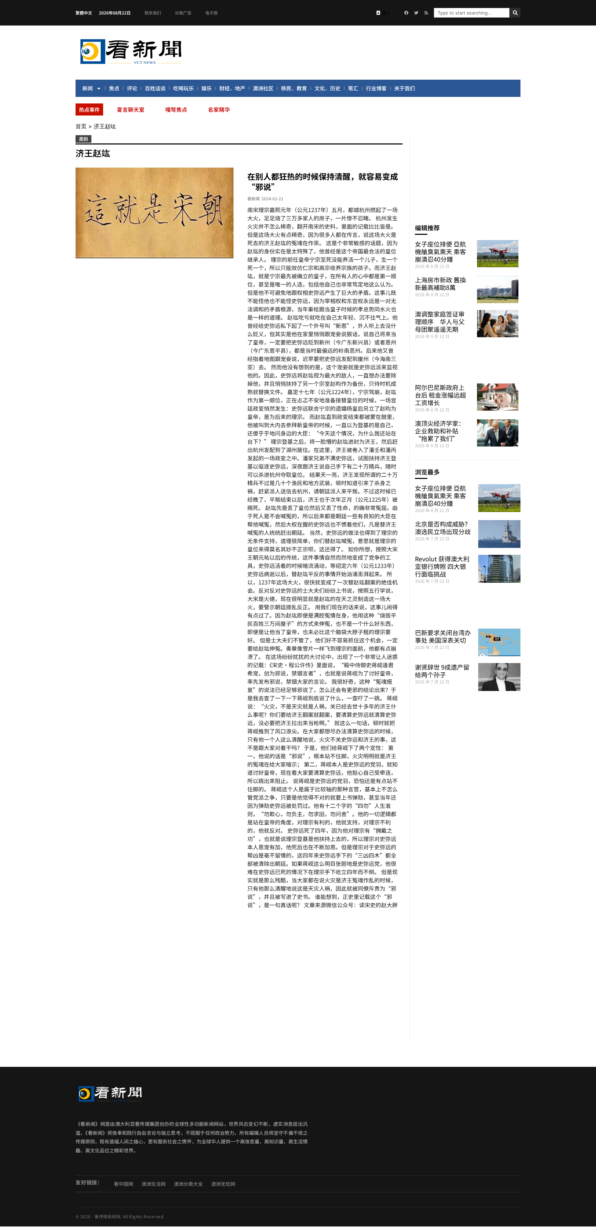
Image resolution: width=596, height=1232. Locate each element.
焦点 (114, 88)
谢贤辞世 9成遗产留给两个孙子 (442, 670)
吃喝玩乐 (183, 88)
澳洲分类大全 (188, 1183)
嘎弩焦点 (176, 109)
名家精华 (219, 109)
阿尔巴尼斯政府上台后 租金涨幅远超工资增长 (440, 395)
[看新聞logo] (131, 65)
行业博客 (376, 88)
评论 (132, 88)
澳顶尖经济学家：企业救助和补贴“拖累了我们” (440, 431)
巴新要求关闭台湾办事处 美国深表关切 (443, 636)
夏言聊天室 (131, 109)
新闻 (87, 88)
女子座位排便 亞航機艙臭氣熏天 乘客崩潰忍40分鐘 (440, 251)
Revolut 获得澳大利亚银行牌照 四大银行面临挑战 (442, 566)
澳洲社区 (263, 88)
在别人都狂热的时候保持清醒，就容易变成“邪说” (322, 181)
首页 (81, 126)
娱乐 (206, 88)
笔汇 (353, 88)
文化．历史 (327, 88)
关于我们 (404, 88)
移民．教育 (294, 88)
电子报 (211, 13)
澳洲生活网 (153, 1183)
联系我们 (153, 13)
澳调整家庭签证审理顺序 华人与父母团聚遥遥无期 (440, 321)
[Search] (514, 13)
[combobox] (471, 13)
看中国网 (123, 1183)
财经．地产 (232, 88)
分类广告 (183, 13)
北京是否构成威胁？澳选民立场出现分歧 (443, 527)
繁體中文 (84, 13)
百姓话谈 (155, 88)
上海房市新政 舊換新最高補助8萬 (440, 283)
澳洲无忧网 (223, 1183)
